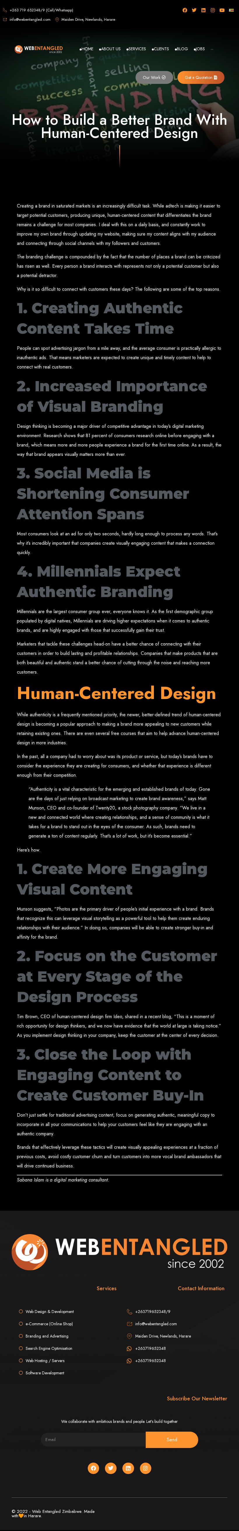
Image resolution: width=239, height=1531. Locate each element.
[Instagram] (212, 10)
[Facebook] (184, 10)
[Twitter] (194, 10)
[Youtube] (222, 10)
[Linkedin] (203, 10)
